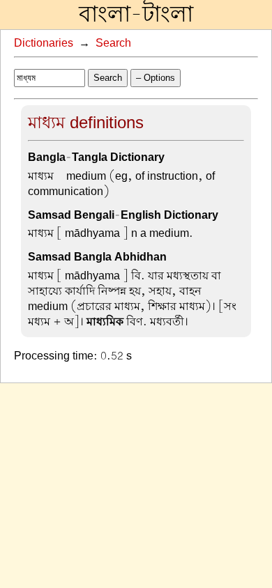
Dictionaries (43, 43)
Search (113, 43)
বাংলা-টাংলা (136, 14)
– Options (155, 77)
